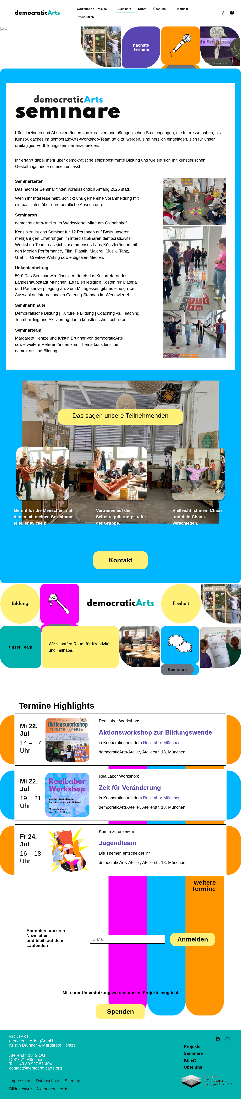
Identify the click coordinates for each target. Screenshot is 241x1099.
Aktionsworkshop (125, 732)
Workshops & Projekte (92, 8)
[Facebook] (217, 1039)
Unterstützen (85, 17)
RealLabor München (161, 742)
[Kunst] (59, 605)
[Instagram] (227, 1039)
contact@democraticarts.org (35, 1068)
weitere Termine (204, 885)
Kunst (142, 8)
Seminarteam (28, 330)
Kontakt (182, 8)
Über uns (159, 8)
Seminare (124, 8)
